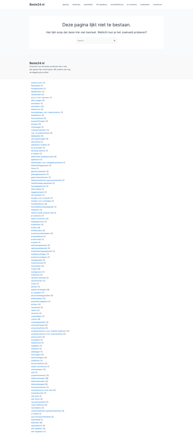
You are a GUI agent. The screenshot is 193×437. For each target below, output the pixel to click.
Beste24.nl (36, 4)
